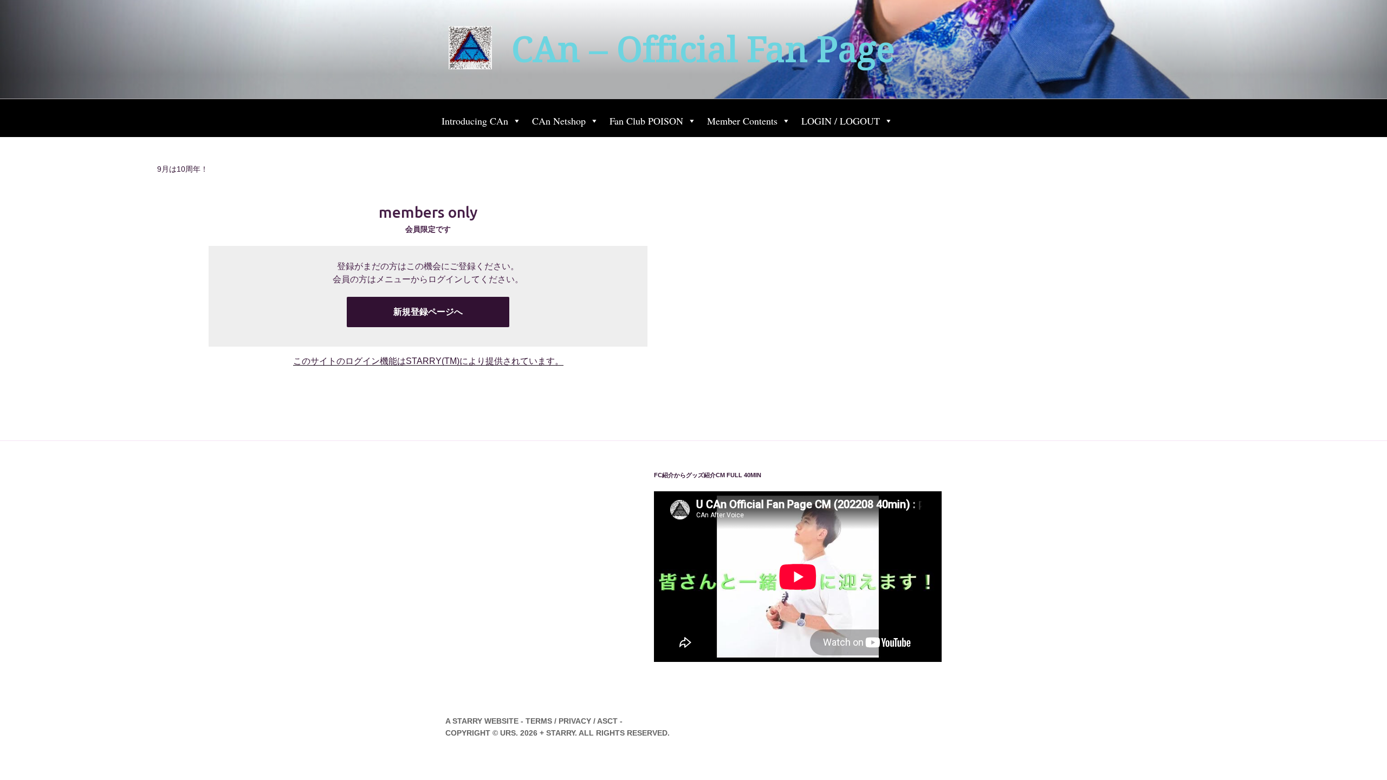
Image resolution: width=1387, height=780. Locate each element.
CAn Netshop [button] (559, 120)
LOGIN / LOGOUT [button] (840, 120)
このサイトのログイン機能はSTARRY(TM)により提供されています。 (428, 361)
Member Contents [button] (742, 120)
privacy (575, 721)
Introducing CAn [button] (475, 120)
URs (508, 733)
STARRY (467, 721)
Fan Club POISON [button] (646, 120)
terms (539, 721)
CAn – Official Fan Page (703, 49)
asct (607, 721)
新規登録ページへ (428, 311)
